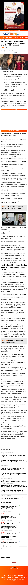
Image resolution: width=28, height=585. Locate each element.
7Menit (5, 39)
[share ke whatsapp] (7, 52)
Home (2, 37)
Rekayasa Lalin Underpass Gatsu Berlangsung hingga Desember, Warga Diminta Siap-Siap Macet (9, 544)
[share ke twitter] (5, 52)
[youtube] (18, 572)
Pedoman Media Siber (19, 575)
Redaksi (9, 575)
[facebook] (9, 572)
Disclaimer (3, 577)
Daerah (21, 37)
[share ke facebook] (2, 52)
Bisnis (26, 37)
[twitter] (12, 572)
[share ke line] (13, 52)
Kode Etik (10, 577)
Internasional (8, 37)
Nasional (16, 37)
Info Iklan (23, 577)
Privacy (17, 577)
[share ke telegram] (10, 52)
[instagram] (15, 572)
